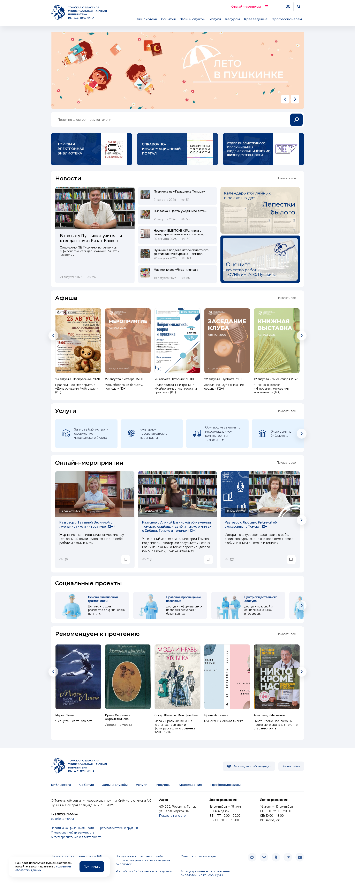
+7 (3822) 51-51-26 (64, 814)
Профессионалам (287, 19)
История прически (118, 725)
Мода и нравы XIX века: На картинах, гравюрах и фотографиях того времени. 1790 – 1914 (174, 726)
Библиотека (147, 19)
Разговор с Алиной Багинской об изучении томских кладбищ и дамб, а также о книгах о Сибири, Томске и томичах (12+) (176, 526)
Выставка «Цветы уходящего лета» (180, 211)
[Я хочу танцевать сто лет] (78, 676)
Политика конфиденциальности (72, 828)
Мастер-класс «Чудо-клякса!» (176, 270)
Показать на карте (172, 815)
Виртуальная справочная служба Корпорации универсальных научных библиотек (143, 860)
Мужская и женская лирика (223, 721)
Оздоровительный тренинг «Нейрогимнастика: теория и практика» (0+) (175, 388)
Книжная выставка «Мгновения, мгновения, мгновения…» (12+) (271, 388)
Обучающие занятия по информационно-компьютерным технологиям (222, 433)
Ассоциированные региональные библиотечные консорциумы (205, 873)
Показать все (286, 178)
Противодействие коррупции (118, 828)
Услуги (215, 19)
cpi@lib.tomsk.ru (62, 819)
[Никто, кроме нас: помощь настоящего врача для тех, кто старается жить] (277, 676)
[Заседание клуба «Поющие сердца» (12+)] (227, 340)
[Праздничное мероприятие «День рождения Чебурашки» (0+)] (78, 340)
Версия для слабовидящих (251, 766)
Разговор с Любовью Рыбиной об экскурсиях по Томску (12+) (251, 524)
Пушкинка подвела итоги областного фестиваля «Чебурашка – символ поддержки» (181, 253)
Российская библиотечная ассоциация (144, 871)
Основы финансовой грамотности (103, 599)
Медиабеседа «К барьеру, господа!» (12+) (124, 386)
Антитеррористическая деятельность (76, 837)
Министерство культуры (198, 856)
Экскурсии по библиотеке (281, 434)
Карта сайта (291, 766)
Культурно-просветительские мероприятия (153, 433)
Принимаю (91, 866)
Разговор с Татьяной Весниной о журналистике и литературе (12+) (86, 524)
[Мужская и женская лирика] (227, 676)
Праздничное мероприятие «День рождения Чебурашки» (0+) (76, 388)
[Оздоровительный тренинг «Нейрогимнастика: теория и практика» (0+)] (177, 340)
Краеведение (255, 19)
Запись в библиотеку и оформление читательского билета (91, 433)
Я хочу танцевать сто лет (73, 721)
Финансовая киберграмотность (72, 832)
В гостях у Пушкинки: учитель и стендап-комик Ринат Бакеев (91, 238)
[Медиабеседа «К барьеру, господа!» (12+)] (128, 340)
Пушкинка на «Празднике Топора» (179, 191)
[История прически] (128, 676)
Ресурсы (232, 19)
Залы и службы (192, 19)
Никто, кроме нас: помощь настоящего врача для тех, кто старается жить (276, 724)
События (168, 19)
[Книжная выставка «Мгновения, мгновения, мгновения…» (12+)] (277, 340)
